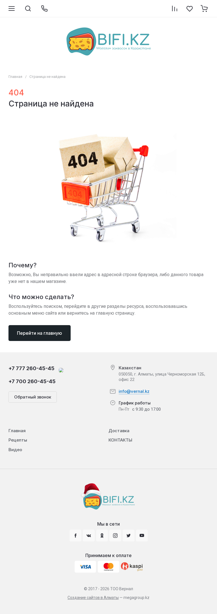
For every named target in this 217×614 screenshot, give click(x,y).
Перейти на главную (39, 333)
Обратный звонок (32, 397)
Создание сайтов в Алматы (93, 597)
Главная (15, 76)
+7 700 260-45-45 (32, 381)
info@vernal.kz (134, 391)
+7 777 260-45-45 (31, 368)
